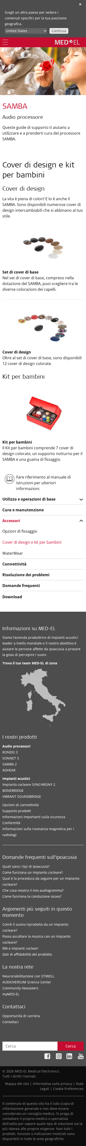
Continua (59, 31)
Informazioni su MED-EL (28, 629)
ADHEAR (9, 770)
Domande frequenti (21, 585)
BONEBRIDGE (13, 790)
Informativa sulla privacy (52, 1083)
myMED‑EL (10, 994)
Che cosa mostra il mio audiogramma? (33, 890)
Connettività (14, 564)
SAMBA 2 (9, 764)
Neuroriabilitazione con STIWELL (28, 976)
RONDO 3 (10, 752)
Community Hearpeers (20, 988)
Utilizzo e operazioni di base (28, 499)
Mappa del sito (17, 1083)
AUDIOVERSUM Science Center (26, 982)
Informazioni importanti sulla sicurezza (33, 817)
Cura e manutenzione (23, 510)
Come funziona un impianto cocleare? (32, 872)
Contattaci (10, 1022)
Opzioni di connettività (20, 805)
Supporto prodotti (16, 811)
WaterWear (12, 553)
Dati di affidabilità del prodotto (27, 954)
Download (12, 596)
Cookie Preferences (68, 1088)
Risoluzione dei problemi (25, 574)
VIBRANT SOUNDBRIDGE (21, 796)
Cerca (70, 1046)
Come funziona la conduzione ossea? (31, 896)
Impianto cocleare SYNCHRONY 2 (28, 784)
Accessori (11, 520)
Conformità (11, 823)
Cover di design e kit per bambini (31, 542)
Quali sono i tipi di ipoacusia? (25, 866)
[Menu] (5, 42)
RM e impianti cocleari (20, 948)
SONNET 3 (10, 758)
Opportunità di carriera (21, 1016)
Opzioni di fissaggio (19, 531)
